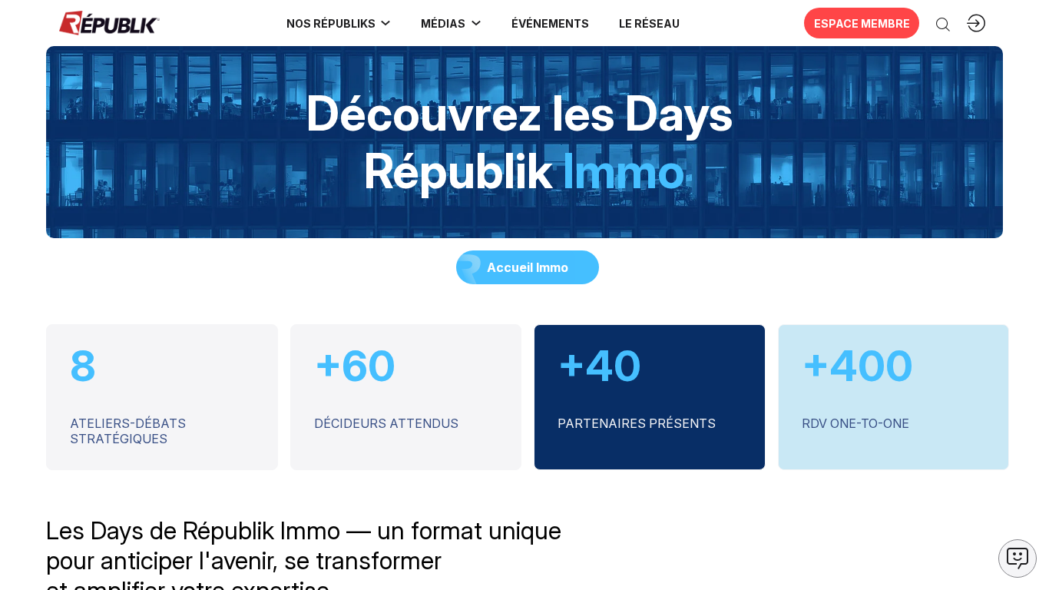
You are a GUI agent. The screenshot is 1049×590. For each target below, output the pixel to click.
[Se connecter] (976, 23)
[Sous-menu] (385, 23)
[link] (339, 23)
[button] (549, 23)
